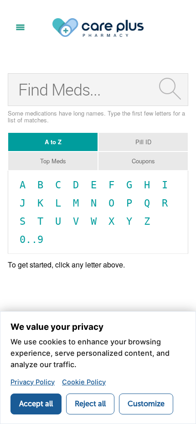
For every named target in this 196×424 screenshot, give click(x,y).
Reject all (90, 404)
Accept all (36, 404)
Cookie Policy (84, 382)
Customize (146, 404)
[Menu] (20, 27)
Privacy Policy (32, 382)
